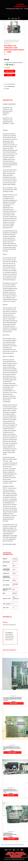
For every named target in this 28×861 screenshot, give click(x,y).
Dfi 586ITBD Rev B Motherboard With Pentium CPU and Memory (10, 834)
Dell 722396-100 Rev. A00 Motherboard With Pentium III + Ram (10, 791)
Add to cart (9, 71)
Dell (8, 88)
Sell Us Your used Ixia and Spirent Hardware (12, 844)
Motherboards (7, 43)
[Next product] (5, 56)
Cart (14, 854)
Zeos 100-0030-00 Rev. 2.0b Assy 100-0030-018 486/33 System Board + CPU (12, 748)
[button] (9, 18)
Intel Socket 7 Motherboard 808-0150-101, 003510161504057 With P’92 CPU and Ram (12, 699)
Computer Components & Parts (11, 41)
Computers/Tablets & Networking (11, 40)
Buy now (9, 75)
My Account (20, 852)
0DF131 (15, 593)
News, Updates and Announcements (16, 856)
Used (14, 573)
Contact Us (21, 854)
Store (8, 854)
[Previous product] (8, 56)
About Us (10, 852)
